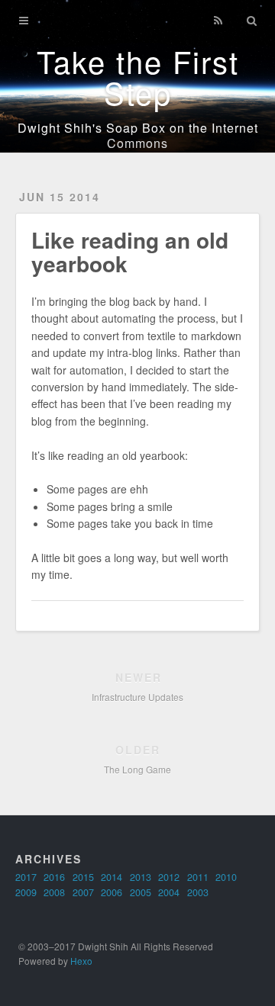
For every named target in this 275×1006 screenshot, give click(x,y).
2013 (140, 877)
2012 (169, 877)
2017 (26, 877)
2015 (83, 877)
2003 (198, 892)
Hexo (81, 960)
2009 (26, 892)
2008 (54, 892)
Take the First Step (138, 76)
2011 (198, 877)
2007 (83, 892)
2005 (140, 892)
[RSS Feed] (218, 20)
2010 (226, 877)
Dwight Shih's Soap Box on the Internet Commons (138, 135)
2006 (111, 892)
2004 (169, 892)
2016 (54, 877)
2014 (111, 877)
